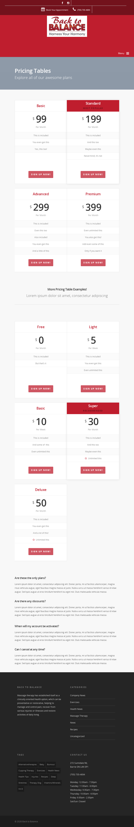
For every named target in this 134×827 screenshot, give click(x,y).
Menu (121, 53)
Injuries (35, 776)
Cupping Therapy (26, 770)
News (73, 722)
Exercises (74, 702)
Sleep (53, 776)
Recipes (74, 729)
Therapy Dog (35, 783)
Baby (42, 764)
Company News (77, 695)
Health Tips (23, 776)
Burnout (51, 764)
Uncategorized (77, 736)
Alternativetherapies (27, 764)
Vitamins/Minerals (52, 783)
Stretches (22, 783)
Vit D (20, 789)
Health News (76, 709)
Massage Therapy (79, 715)
